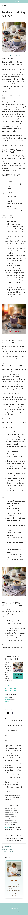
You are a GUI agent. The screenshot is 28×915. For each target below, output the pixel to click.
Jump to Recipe (9, 56)
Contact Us (20, 906)
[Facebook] (9, 1)
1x (8, 713)
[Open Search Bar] (25, 5)
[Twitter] (18, 1)
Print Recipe (19, 56)
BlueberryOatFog (7, 848)
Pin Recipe (18, 677)
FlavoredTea (18, 848)
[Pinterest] (15, 1)
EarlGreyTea (12, 848)
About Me (7, 906)
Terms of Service (14, 908)
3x (13, 713)
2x (10, 713)
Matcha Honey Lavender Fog (9, 853)
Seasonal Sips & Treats (8, 846)
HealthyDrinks (4, 849)
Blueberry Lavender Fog (8, 851)
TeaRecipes (10, 849)
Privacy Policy (14, 906)
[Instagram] (12, 1)
